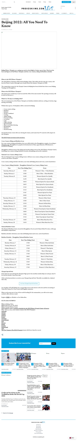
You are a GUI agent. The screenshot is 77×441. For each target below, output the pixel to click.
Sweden (3, 325)
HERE (8, 297)
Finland (3, 315)
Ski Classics (14, 13)
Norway (3, 323)
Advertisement (38, 429)
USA (2, 328)
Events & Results (44, 13)
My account (38, 426)
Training (57, 13)
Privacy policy (38, 431)
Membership (38, 427)
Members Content (6, 13)
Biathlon (28, 13)
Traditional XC (21, 13)
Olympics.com (5, 144)
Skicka (53, 343)
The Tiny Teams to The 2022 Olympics (11, 330)
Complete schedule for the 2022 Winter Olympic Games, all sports (31, 308)
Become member (66, 2)
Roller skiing (4, 405)
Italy (2, 321)
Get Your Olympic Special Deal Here (29, 283)
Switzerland (4, 327)
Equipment (52, 13)
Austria (3, 312)
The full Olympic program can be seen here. (13, 137)
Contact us (38, 424)
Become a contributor (38, 430)
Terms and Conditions (38, 433)
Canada (3, 314)
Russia (3, 324)
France (3, 317)
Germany (4, 318)
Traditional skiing (4, 369)
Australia (3, 311)
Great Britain (5, 320)
